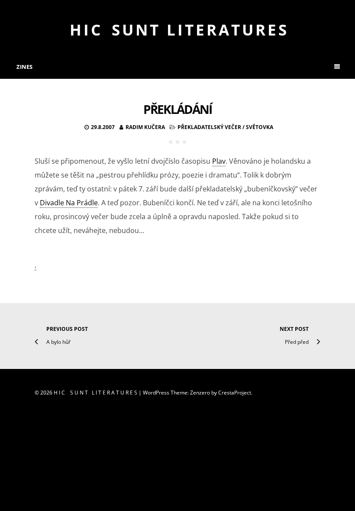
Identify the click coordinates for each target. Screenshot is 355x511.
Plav (219, 161)
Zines (24, 67)
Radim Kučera (145, 127)
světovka (259, 127)
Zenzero (200, 392)
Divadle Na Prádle (69, 202)
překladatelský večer (209, 127)
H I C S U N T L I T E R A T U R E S (178, 29)
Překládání (177, 109)
